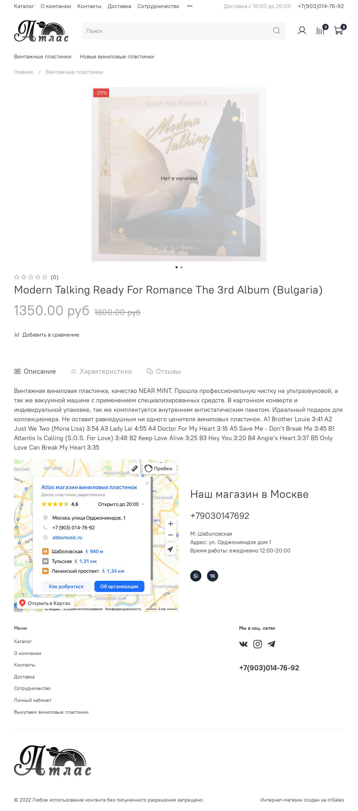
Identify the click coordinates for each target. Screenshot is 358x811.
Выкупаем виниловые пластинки (51, 712)
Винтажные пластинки (42, 56)
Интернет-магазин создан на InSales (302, 800)
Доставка (119, 5)
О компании (56, 5)
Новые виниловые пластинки (117, 56)
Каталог (24, 5)
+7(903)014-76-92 (321, 5)
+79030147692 (219, 515)
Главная (23, 71)
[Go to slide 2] (181, 267)
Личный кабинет (32, 700)
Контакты (89, 5)
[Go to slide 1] (177, 267)
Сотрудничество (158, 5)
